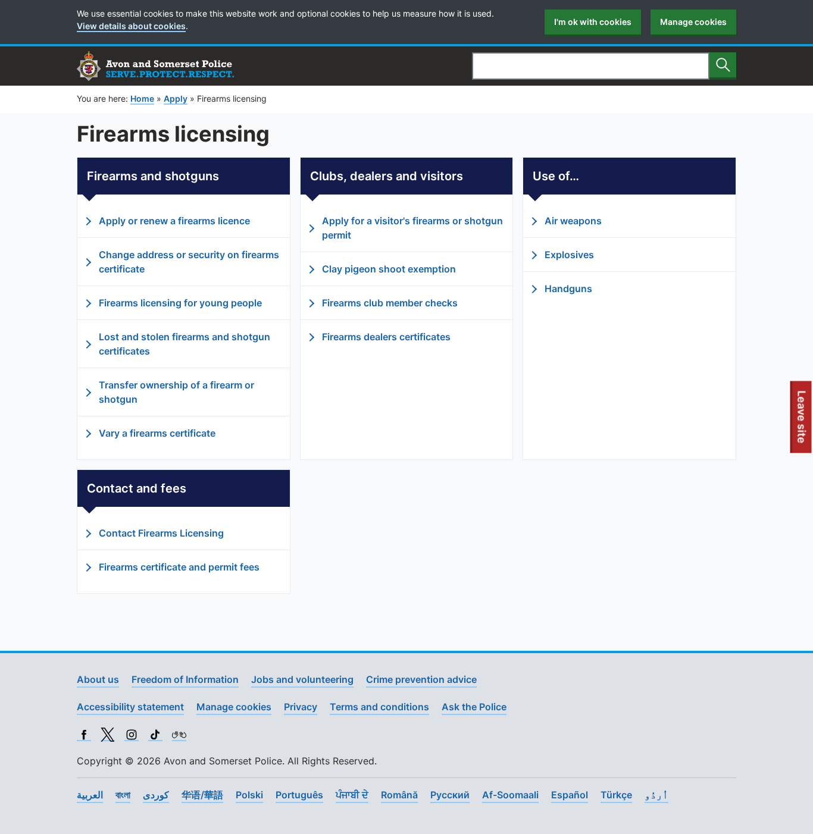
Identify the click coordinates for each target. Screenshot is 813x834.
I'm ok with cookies (592, 22)
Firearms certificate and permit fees (179, 567)
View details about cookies (131, 26)
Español (569, 795)
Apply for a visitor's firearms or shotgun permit (412, 228)
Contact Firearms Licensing (161, 533)
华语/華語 (202, 795)
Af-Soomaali (510, 795)
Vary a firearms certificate (157, 433)
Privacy (300, 707)
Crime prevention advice (421, 679)
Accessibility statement (130, 707)
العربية (90, 795)
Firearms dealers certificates (386, 337)
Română (399, 795)
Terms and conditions (379, 707)
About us (98, 679)
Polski (249, 795)
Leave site (802, 421)
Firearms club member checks (390, 303)
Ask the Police (474, 707)
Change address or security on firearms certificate (189, 262)
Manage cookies (693, 22)
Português (299, 795)
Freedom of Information (185, 679)
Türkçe (616, 795)
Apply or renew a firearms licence (174, 221)
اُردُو (656, 795)
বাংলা (122, 795)
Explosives (569, 255)
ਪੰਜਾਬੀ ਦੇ (352, 795)
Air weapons (573, 221)
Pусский (450, 795)
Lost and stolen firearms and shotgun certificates (184, 344)
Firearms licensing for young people (180, 303)
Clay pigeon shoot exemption (389, 269)
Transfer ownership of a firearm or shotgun (176, 392)
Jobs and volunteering (302, 679)
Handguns (568, 288)
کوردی (156, 795)
